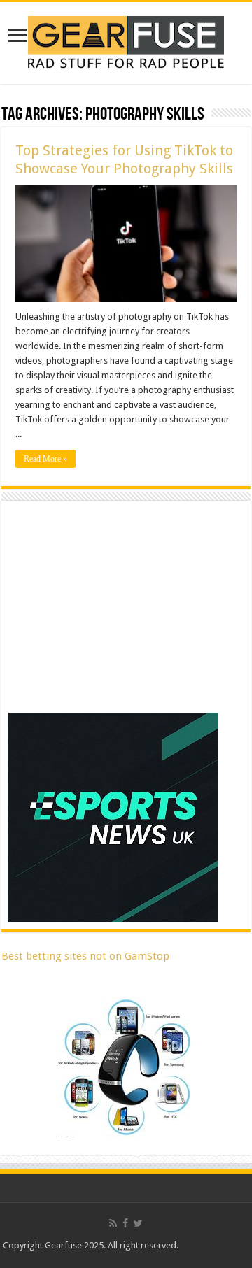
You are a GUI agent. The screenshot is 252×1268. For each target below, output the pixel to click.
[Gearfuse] (126, 40)
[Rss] (113, 1223)
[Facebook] (125, 1223)
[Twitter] (138, 1223)
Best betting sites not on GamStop (85, 956)
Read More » (45, 459)
